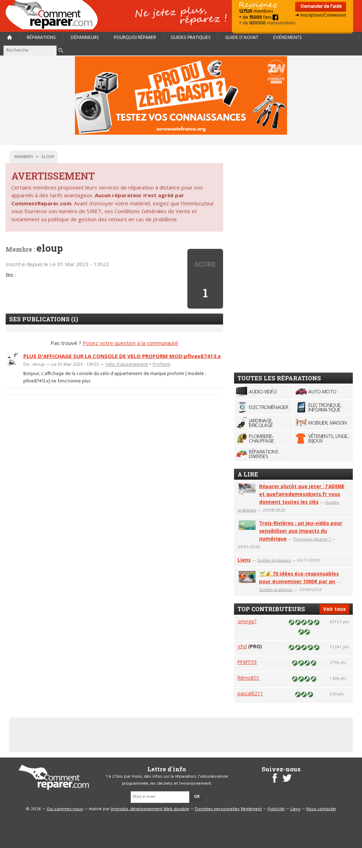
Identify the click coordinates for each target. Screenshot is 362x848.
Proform (161, 364)
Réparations (41, 37)
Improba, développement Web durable (150, 809)
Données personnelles (217, 809)
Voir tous (334, 609)
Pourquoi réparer (135, 37)
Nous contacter (321, 809)
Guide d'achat (241, 37)
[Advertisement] (287, 257)
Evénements (287, 37)
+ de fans (256, 17)
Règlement (251, 809)
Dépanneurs (85, 37)
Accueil (54, 14)
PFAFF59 (247, 662)
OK (197, 796)
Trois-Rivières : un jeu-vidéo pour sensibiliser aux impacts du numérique (300, 531)
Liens (244, 559)
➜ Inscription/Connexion (320, 15)
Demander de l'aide (321, 6)
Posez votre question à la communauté (130, 342)
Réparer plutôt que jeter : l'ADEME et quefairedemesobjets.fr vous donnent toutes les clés (301, 494)
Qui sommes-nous (65, 809)
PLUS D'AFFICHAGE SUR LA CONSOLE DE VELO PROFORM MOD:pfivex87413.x (122, 355)
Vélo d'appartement (127, 364)
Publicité (276, 809)
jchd (242, 646)
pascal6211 (250, 693)
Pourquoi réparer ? (312, 539)
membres (256, 11)
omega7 (247, 621)
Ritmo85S (248, 677)
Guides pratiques (191, 37)
